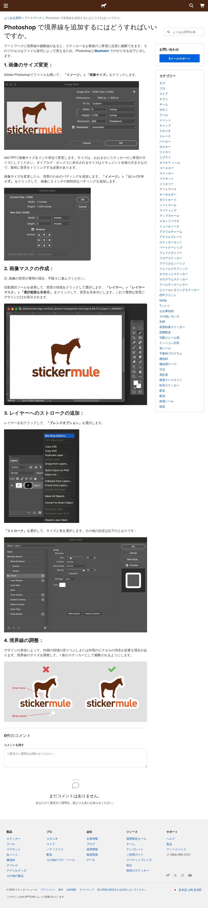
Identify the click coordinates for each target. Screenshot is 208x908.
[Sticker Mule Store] (168, 875)
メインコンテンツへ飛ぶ (3, 3)
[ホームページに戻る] (104, 5)
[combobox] (184, 32)
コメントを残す (14, 745)
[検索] (191, 5)
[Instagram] (182, 875)
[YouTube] (190, 875)
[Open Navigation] (5, 5)
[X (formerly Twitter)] (175, 875)
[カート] (202, 5)
